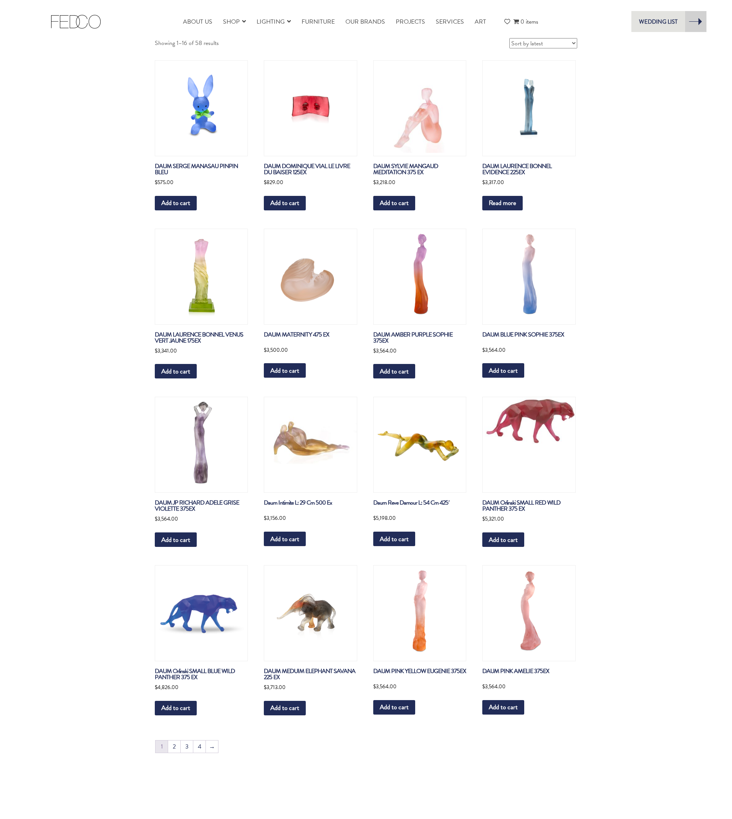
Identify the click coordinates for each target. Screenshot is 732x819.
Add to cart (175, 203)
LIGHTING (271, 21)
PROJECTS (410, 21)
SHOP (231, 21)
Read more (502, 203)
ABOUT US (197, 21)
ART (480, 21)
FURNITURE (318, 21)
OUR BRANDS (365, 21)
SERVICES (450, 21)
